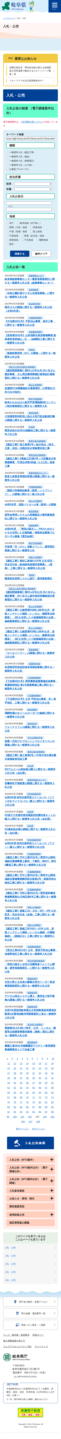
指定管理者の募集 (19, 1222)
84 (15, 1107)
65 (46, 1092)
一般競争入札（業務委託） (22, 160)
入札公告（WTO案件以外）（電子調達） (28, 1181)
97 (46, 1112)
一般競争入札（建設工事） (22, 152)
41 (46, 1078)
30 (27, 1073)
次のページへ (38, 1129)
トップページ (8, 18)
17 (46, 1063)
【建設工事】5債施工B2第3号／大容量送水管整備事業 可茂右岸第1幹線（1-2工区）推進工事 (30, 462)
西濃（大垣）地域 (18, 227)
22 (27, 1068)
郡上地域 (37, 231)
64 (40, 1092)
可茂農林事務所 (35, 487)
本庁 (11, 223)
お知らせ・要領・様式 (21, 1198)
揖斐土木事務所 (35, 557)
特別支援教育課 (34, 794)
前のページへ (22, 1129)
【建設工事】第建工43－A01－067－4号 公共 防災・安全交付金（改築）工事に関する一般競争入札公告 (31, 914)
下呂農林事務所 (34, 678)
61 (21, 1092)
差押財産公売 (16, 1214)
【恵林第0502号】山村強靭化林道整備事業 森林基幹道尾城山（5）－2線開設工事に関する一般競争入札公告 (30, 339)
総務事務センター (36, 276)
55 (33, 1087)
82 (52, 1102)
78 (27, 1102)
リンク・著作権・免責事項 (16, 1335)
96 (40, 1112)
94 (27, 1112)
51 (8, 1087)
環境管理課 (33, 413)
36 (15, 1078)
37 (21, 1078)
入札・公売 (10, 1247)
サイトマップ (41, 1346)
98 (52, 1112)
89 (46, 1107)
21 (21, 1068)
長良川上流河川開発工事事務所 (22, 367)
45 (21, 1083)
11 (9, 1063)
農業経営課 (32, 979)
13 (21, 1063)
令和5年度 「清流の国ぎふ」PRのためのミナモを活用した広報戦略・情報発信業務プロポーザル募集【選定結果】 (30, 533)
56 (40, 1087)
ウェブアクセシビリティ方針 (17, 1346)
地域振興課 (33, 525)
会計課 (30, 766)
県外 (11, 244)
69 (21, 1097)
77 (21, 1102)
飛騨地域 (43, 240)
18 (52, 1063)
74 (52, 1097)
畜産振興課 (33, 650)
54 (27, 1087)
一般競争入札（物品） (20, 156)
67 (8, 1097)
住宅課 (31, 427)
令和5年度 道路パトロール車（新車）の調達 (30, 504)
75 (8, 1102)
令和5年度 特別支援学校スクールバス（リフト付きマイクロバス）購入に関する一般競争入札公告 (30, 801)
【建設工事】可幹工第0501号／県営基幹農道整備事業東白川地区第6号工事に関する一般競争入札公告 (30, 897)
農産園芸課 (32, 1042)
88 (40, 1107)
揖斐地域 (37, 227)
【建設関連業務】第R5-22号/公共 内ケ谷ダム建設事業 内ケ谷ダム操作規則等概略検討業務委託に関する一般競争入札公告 (30, 596)
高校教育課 (32, 993)
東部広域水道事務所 (37, 441)
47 (33, 1083)
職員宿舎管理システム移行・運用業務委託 (28, 578)
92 (15, 1112)
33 (46, 1073)
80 (40, 1102)
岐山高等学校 (34, 304)
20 (15, 1068)
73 (46, 1097)
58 (52, 1087)
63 (33, 1092)
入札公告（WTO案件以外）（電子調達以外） (28, 1169)
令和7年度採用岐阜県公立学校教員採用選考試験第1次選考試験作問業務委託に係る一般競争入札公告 (30, 1014)
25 (46, 1068)
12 (15, 1063)
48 (40, 1083)
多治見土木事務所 (35, 1024)
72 (40, 1097)
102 (30, 1116)
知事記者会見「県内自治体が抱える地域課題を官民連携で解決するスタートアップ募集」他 (30, 70)
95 (33, 1112)
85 (21, 1107)
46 (27, 1083)
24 (40, 1068)
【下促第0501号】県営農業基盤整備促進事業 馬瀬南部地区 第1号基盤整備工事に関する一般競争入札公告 (31, 685)
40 (40, 1078)
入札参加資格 (16, 1190)
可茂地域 (13, 235)
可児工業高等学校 (35, 738)
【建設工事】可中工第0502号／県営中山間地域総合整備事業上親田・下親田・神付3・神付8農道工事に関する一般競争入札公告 (30, 861)
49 (46, 1083)
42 (52, 1078)
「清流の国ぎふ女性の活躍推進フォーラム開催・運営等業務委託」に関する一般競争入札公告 (30, 968)
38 (27, 1078)
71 (33, 1097)
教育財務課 (33, 511)
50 (52, 1083)
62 (27, 1092)
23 (33, 1068)
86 (27, 1107)
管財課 (31, 350)
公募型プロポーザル (19, 169)
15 (33, 1063)
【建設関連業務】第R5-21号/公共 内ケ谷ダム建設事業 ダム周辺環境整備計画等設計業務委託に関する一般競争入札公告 (30, 374)
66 (52, 1092)
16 (40, 1063)
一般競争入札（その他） (21, 165)
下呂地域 (28, 240)
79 (33, 1102)
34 (52, 1073)
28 (15, 1073)
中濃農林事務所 (35, 318)
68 (15, 1097)
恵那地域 (13, 240)
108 (38, 1121)
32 (40, 1073)
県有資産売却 (16, 1206)
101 (22, 1116)
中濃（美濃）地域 (18, 231)
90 (52, 1107)
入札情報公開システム (32, 122)
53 (21, 1087)
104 (45, 1116)
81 (46, 1102)
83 (8, 1107)
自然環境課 (33, 290)
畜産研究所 (32, 724)
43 (8, 1083)
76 (15, 1102)
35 (8, 1078)
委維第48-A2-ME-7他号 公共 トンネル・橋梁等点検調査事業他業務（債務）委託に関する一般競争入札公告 (30, 1032)
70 (27, 1097)
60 (15, 1092)
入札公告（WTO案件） (22, 1159)
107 (30, 1121)
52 (15, 1087)
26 (52, 1068)
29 (21, 1073)
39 (33, 1078)
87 (33, 1107)
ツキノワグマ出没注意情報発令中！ (26, 80)
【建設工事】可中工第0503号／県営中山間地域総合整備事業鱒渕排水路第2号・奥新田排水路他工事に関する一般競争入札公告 (30, 879)
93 (21, 1112)
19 (8, 1068)
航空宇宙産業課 (35, 399)
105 (52, 1116)
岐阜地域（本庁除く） (31, 223)
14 (27, 1063)
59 (8, 1092)
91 (8, 1112)
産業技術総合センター (38, 473)
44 (15, 1083)
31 (33, 1073)
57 (46, 1087)
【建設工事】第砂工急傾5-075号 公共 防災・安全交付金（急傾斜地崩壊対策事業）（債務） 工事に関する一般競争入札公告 (30, 564)
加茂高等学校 (34, 664)
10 (53, 1058)
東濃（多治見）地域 (34, 235)
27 (8, 1073)
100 (15, 1116)
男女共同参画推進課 (36, 961)
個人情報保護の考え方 (14, 1340)
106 (23, 1121)
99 (8, 1116)
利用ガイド (38, 1335)
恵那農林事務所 (35, 332)
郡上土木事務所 (35, 606)
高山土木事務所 (35, 385)
